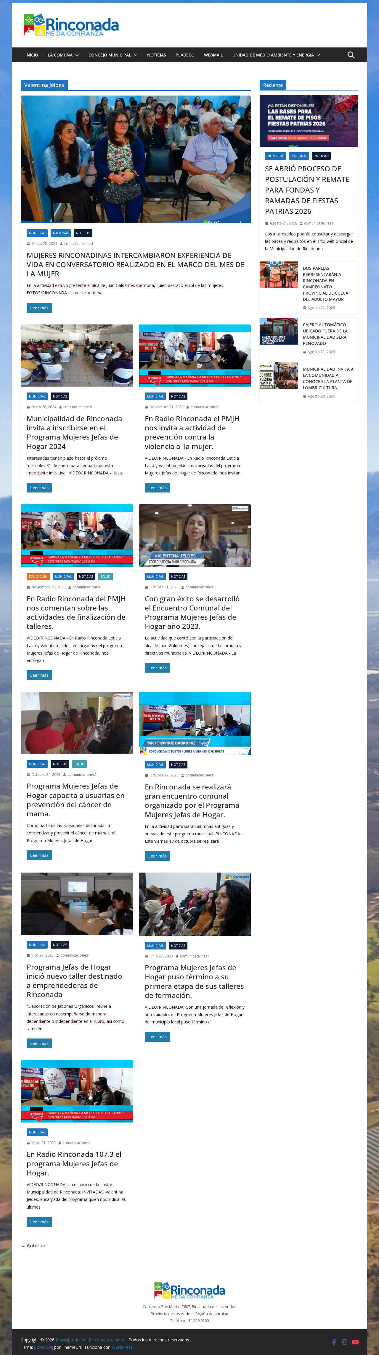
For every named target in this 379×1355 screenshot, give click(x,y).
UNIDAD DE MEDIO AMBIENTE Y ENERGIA (273, 55)
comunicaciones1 (79, 243)
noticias (83, 233)
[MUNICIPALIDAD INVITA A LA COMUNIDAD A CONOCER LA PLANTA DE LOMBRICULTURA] (279, 382)
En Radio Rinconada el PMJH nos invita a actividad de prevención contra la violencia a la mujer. (192, 432)
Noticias (156, 55)
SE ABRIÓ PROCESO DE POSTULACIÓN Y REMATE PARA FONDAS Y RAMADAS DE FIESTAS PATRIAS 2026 (307, 190)
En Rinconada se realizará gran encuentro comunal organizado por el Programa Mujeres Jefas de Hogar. (192, 800)
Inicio (31, 55)
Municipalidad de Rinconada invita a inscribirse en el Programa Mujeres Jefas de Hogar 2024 (74, 432)
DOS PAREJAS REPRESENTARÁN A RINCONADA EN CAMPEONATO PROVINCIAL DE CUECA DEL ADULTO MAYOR (325, 283)
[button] (76, 55)
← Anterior (33, 1245)
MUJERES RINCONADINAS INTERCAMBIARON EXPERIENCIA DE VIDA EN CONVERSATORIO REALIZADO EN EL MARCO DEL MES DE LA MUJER (136, 264)
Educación (38, 576)
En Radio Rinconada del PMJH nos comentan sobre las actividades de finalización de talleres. (76, 612)
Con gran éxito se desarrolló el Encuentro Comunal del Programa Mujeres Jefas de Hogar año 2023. (192, 612)
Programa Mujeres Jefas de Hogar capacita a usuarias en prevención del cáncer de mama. (76, 799)
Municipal (37, 233)
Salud (105, 576)
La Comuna (60, 55)
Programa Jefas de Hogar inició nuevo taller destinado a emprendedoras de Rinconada (74, 980)
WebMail (213, 55)
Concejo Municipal (110, 55)
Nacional (60, 233)
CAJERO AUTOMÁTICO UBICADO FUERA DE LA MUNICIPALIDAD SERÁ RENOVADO (325, 334)
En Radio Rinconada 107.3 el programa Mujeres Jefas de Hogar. (74, 1163)
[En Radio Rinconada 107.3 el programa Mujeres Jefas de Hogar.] (77, 1091)
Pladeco (185, 55)
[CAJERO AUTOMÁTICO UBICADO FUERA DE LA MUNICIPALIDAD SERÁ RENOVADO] (279, 338)
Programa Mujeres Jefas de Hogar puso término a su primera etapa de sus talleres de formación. (194, 981)
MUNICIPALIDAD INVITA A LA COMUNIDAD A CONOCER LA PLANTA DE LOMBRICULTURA (328, 378)
